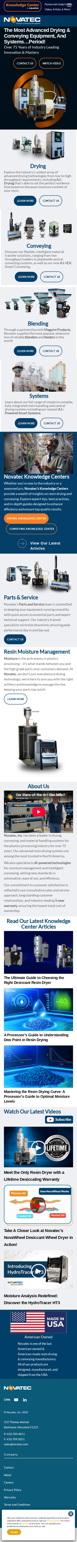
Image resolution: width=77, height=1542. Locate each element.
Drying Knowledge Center (26, 518)
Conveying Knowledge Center (32, 528)
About (7, 1475)
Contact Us (25, 63)
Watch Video (52, 63)
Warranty (10, 1497)
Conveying (39, 246)
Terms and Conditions (17, 1504)
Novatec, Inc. (14, 1412)
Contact (9, 1467)
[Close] (70, 1513)
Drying (38, 166)
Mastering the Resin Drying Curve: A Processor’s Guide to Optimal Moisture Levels (37, 1096)
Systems (39, 396)
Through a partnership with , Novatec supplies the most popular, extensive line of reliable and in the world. (37, 335)
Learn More (25, 200)
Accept (14, 1532)
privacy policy (54, 1520)
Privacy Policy (12, 1489)
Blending (38, 323)
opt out (25, 1523)
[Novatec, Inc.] (22, 22)
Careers (9, 1482)
